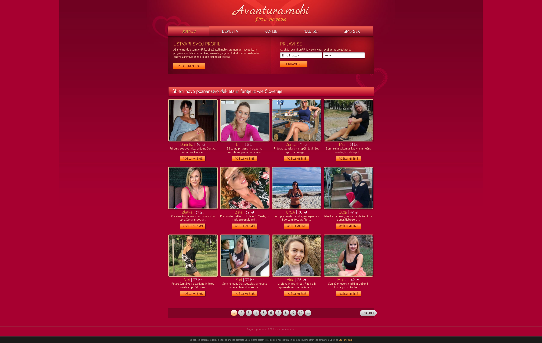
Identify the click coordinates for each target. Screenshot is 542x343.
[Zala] (238, 212)
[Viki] (187, 279)
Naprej (369, 313)
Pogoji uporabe (255, 329)
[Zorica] (291, 144)
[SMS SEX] (352, 31)
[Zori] (238, 279)
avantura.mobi (271, 10)
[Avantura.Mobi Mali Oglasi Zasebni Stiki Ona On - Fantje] (270, 31)
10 (301, 312)
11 (308, 312)
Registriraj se (189, 66)
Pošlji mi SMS (193, 159)
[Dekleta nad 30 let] (310, 31)
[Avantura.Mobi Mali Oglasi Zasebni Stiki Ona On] (188, 31)
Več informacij (346, 339)
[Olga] (343, 212)
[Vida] (290, 279)
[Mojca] (342, 279)
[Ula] (239, 144)
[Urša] (290, 212)
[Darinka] (186, 144)
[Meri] (343, 144)
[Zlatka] (187, 212)
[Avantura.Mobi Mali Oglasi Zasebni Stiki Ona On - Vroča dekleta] (230, 31)
